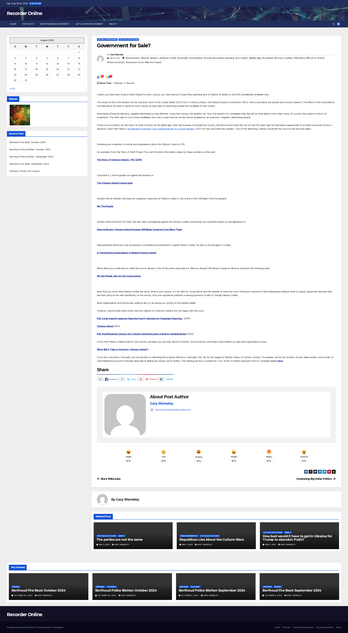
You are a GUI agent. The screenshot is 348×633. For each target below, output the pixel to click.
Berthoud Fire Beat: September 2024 (29, 164)
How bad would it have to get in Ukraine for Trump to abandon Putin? (297, 537)
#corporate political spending (219, 58)
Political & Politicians (128, 39)
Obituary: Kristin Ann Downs (25, 171)
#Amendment (132, 58)
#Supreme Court (134, 62)
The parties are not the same (119, 539)
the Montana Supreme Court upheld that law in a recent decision (161, 128)
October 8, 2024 (190, 595)
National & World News (107, 39)
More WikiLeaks (111, 478)
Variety (122, 536)
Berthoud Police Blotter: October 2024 (30, 149)
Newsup (45, 627)
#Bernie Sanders (149, 58)
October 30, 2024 (23, 595)
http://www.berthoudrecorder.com (173, 409)
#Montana (299, 58)
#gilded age (255, 58)
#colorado (182, 58)
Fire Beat (15, 587)
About (113, 24)
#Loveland (267, 58)
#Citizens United (167, 58)
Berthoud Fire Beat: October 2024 (28, 142)
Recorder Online (24, 13)
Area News (100, 587)
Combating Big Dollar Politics (314, 478)
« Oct (12, 88)
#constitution (196, 58)
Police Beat (111, 587)
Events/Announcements (55, 24)
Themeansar (57, 627)
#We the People (153, 62)
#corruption (241, 58)
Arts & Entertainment (89, 24)
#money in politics (283, 58)
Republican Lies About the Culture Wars (211, 539)
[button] (334, 24)
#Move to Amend (315, 58)
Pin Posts (28, 24)
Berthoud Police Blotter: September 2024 (32, 156)
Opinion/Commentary (189, 536)
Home (13, 24)
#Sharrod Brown (116, 62)
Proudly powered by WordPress (20, 627)
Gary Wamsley (116, 54)
